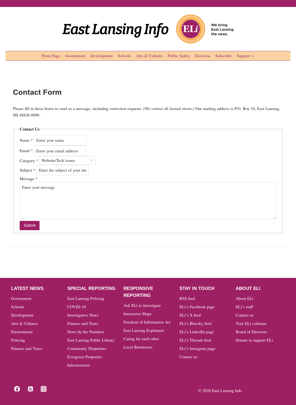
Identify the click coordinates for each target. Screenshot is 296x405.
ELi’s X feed (190, 315)
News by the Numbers (85, 331)
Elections (202, 55)
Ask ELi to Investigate (142, 305)
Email (26, 151)
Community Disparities (86, 348)
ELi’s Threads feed (195, 340)
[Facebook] (17, 389)
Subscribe (223, 55)
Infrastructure (78, 365)
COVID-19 (76, 306)
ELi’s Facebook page (197, 306)
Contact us (188, 356)
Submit (30, 225)
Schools (124, 55)
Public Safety (179, 55)
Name (26, 140)
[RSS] (30, 389)
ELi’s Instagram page (197, 348)
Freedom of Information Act (147, 322)
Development (101, 55)
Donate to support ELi (254, 340)
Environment (22, 331)
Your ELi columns (251, 323)
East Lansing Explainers (143, 330)
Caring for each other (141, 338)
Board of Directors (251, 331)
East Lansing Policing (85, 298)
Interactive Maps (137, 313)
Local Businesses (137, 347)
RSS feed (187, 298)
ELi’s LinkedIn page (196, 331)
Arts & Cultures (149, 55)
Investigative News (83, 315)
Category (29, 160)
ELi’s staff (244, 306)
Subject (27, 170)
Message (28, 178)
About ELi (244, 298)
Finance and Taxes (26, 348)
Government (75, 55)
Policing (18, 340)
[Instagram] (43, 389)
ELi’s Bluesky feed (195, 323)
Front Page (51, 55)
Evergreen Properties (84, 356)
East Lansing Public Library (90, 340)
